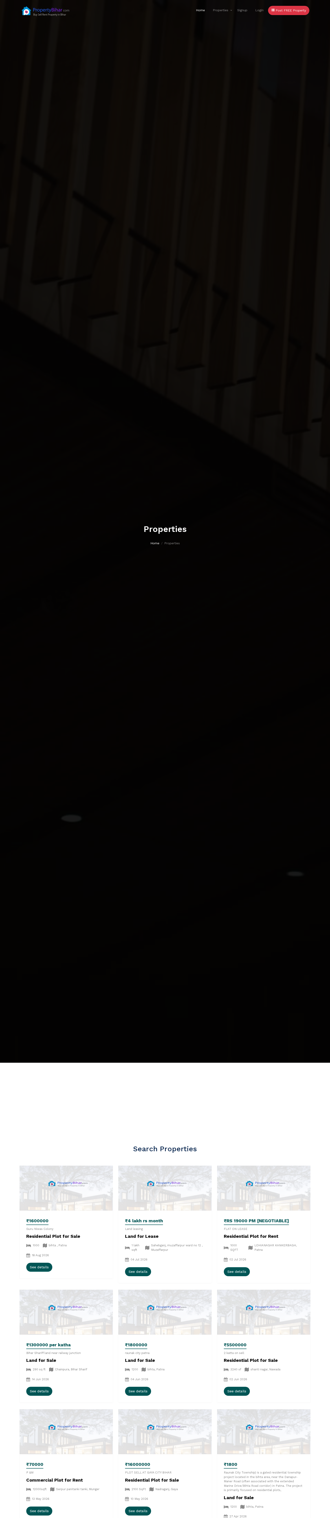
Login (259, 10)
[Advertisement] (165, 1096)
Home (200, 10)
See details (39, 1267)
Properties (220, 10)
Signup (242, 10)
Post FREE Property (290, 10)
